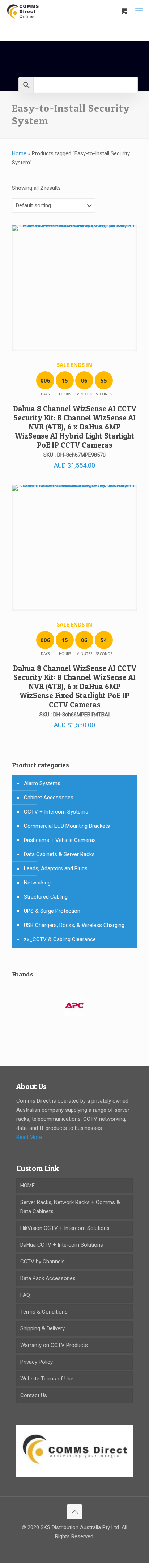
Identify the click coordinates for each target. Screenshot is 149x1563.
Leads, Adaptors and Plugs (56, 868)
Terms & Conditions (44, 1311)
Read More (29, 1137)
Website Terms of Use (46, 1378)
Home (19, 153)
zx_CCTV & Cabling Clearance (60, 939)
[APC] (74, 1010)
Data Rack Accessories (48, 1278)
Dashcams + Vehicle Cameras (60, 840)
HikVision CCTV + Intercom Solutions (65, 1228)
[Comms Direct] (23, 11)
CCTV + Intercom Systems (56, 811)
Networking (37, 882)
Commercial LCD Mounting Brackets (67, 826)
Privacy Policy (36, 1362)
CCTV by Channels (42, 1261)
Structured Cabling (46, 897)
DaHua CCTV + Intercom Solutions (61, 1245)
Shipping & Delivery (42, 1328)
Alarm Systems (42, 783)
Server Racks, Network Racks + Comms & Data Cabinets (70, 1207)
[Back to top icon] (74, 1511)
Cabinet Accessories (48, 797)
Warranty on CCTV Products (54, 1345)
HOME (27, 1185)
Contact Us (33, 1395)
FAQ (25, 1295)
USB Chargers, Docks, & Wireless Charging (74, 925)
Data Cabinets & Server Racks (59, 854)
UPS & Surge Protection (52, 911)
